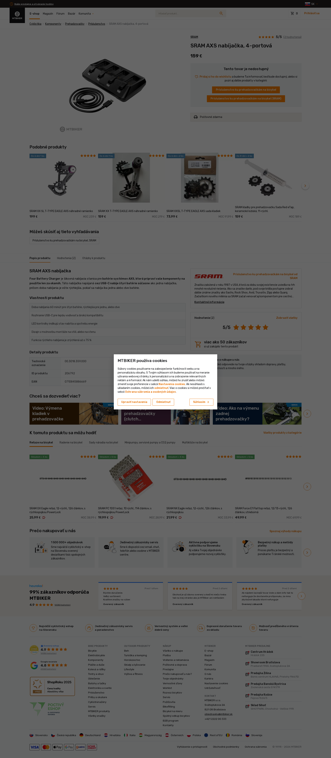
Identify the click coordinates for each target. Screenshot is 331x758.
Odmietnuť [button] (163, 402)
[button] (161, 388)
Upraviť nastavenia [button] (134, 402)
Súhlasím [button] (201, 402)
